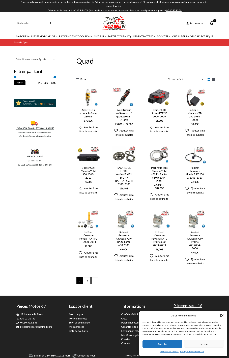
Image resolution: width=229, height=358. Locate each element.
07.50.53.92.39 (28, 322)
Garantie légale (129, 326)
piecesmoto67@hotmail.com (36, 326)
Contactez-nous (86, 355)
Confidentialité (129, 314)
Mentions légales (130, 335)
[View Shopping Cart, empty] (212, 23)
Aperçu (88, 103)
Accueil (17, 42)
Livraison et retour (131, 330)
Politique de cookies (169, 351)
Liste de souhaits (78, 330)
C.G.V (124, 318)
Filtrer (19, 82)
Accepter (162, 343)
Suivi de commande (79, 322)
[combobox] (35, 59)
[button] (222, 315)
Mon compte (76, 314)
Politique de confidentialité (192, 351)
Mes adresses (76, 326)
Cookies (125, 339)
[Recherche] (51, 23)
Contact (125, 343)
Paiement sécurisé (131, 322)
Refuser (204, 343)
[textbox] (33, 59)
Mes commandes (78, 318)
